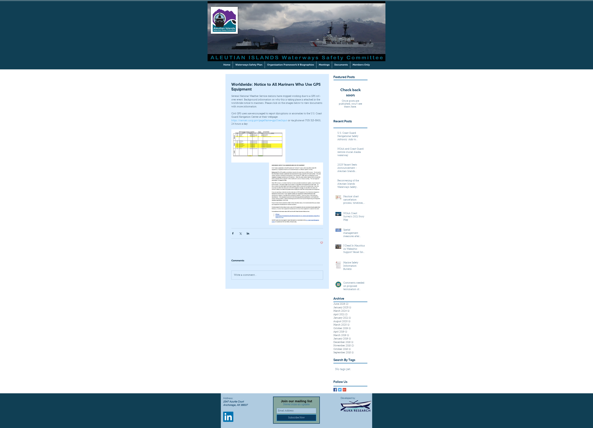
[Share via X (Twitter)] (240, 233)
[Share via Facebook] (232, 233)
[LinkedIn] (228, 417)
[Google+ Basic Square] (344, 389)
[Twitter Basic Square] (340, 389)
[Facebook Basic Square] (335, 389)
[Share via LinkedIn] (247, 233)
